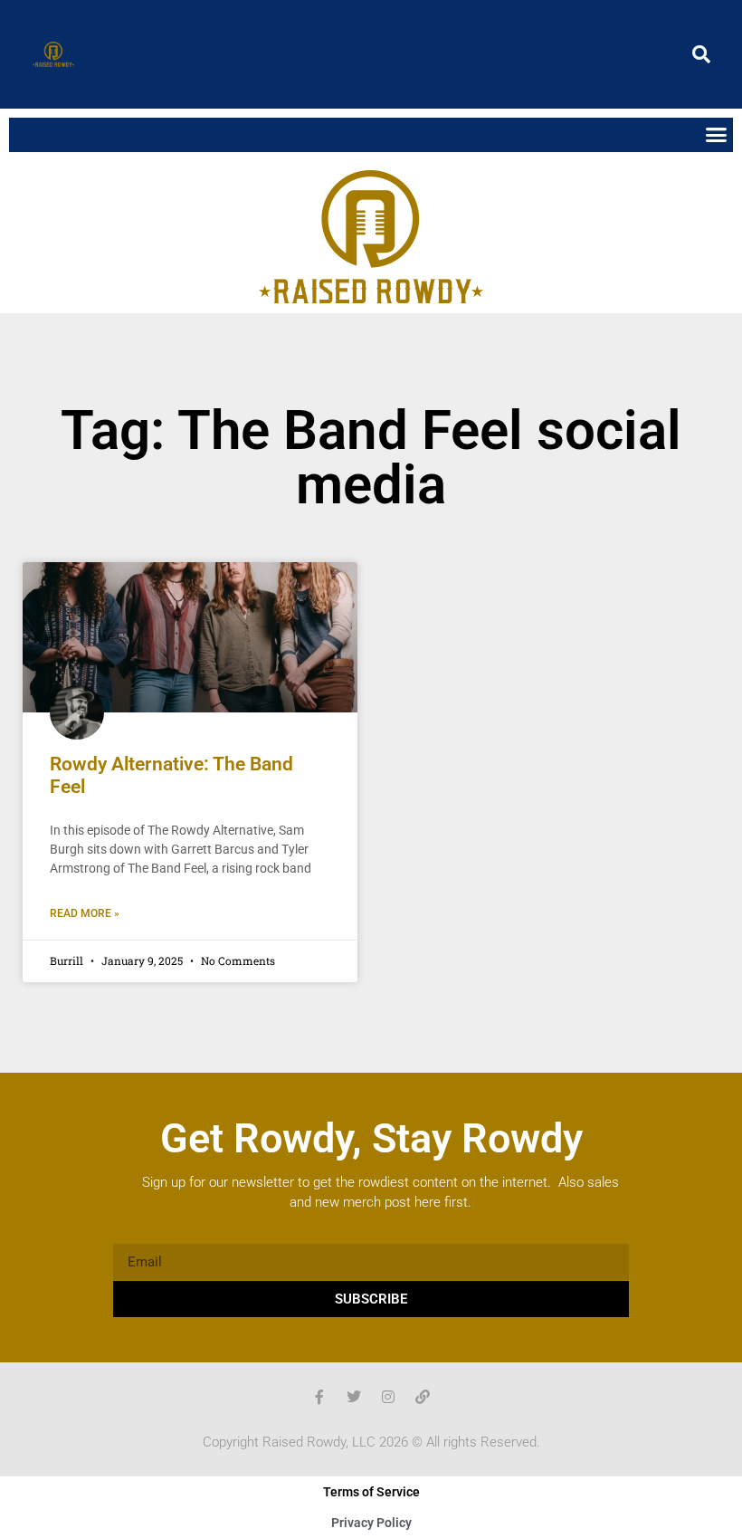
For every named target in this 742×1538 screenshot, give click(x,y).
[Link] (422, 1397)
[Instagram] (388, 1397)
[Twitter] (354, 1397)
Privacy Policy (371, 1522)
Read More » (84, 913)
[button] (701, 54)
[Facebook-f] (319, 1397)
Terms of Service (371, 1492)
